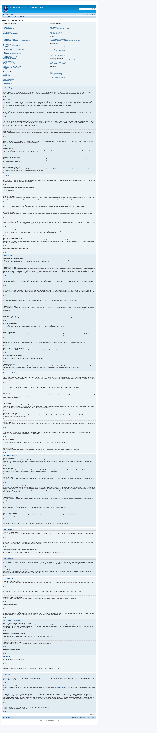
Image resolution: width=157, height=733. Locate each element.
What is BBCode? (6, 73)
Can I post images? (7, 76)
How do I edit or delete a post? (9, 54)
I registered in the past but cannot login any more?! (13, 31)
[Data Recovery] (6, 8)
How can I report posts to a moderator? (11, 64)
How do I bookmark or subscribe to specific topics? (60, 61)
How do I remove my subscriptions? (57, 63)
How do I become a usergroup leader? (57, 29)
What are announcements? (8, 79)
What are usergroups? (54, 27)
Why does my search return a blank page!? (58, 52)
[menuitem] (11, 14)
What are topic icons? (7, 83)
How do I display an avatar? (8, 46)
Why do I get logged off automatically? (10, 33)
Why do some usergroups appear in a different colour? (61, 31)
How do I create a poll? (7, 57)
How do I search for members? (56, 54)
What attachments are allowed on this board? (59, 67)
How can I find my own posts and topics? (58, 55)
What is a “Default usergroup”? (56, 32)
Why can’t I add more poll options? (10, 58)
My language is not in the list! (8, 44)
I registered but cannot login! (8, 28)
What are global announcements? (9, 78)
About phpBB (6, 679)
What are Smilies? (6, 75)
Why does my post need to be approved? (11, 67)
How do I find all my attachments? (57, 69)
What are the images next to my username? (11, 45)
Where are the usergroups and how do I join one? (60, 28)
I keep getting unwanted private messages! (58, 39)
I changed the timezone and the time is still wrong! (13, 43)
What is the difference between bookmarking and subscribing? (62, 59)
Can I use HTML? (6, 74)
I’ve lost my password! (7, 32)
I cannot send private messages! (56, 37)
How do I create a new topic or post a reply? (12, 53)
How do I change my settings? (9, 39)
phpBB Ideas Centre (62, 687)
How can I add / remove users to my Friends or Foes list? (61, 46)
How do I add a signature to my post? (10, 56)
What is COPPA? (6, 26)
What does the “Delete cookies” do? (10, 34)
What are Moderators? (54, 26)
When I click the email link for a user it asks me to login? (14, 49)
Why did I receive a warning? (9, 63)
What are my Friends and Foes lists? (57, 44)
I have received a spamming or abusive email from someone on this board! (65, 40)
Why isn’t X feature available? (56, 74)
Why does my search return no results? (58, 51)
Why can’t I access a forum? (8, 61)
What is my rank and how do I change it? (11, 48)
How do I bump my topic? (8, 68)
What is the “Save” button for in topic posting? (12, 66)
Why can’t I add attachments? (9, 62)
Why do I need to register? (8, 24)
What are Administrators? (55, 24)
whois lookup (6, 695)
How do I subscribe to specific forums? (58, 62)
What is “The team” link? (55, 33)
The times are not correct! (8, 41)
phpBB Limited (40, 678)
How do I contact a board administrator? (58, 77)
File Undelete (83, 2)
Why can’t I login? (6, 29)
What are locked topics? (8, 81)
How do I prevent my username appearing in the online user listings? (16, 40)
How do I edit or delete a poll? (9, 59)
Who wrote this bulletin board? (56, 73)
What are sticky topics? (7, 80)
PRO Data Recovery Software (73, 2)
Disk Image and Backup (91, 2)
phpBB (46, 215)
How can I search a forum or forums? (57, 50)
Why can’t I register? (7, 27)
